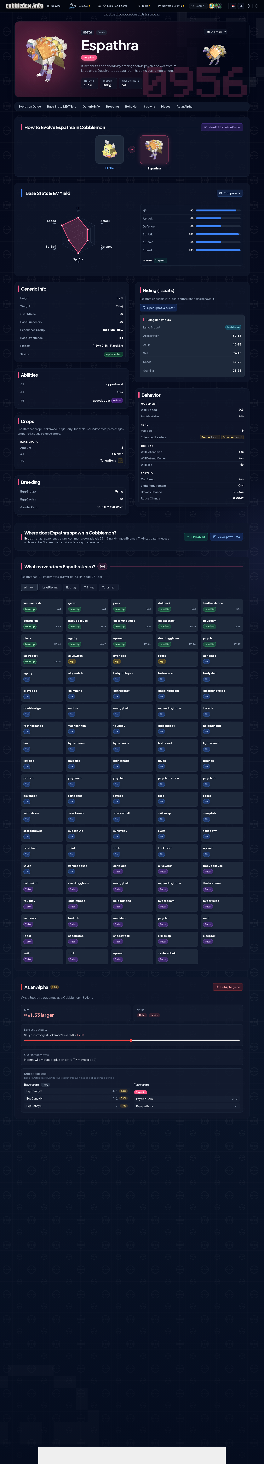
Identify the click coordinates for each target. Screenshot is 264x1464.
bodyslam (210, 673)
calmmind (75, 690)
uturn (27, 865)
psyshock (30, 795)
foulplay (119, 725)
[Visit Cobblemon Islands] (212, 6)
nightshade (121, 760)
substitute (75, 830)
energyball (121, 708)
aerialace (209, 655)
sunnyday (120, 830)
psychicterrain (168, 778)
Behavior (131, 106)
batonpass (166, 673)
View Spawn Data (229, 537)
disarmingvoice (124, 620)
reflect (118, 795)
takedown (210, 830)
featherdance (213, 603)
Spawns (149, 106)
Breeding (112, 106)
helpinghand (212, 725)
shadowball (121, 813)
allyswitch (75, 655)
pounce (208, 760)
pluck (27, 638)
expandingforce (169, 708)
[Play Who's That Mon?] (233, 6)
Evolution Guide (30, 106)
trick (116, 848)
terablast (30, 848)
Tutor (108, 587)
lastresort (30, 655)
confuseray (121, 690)
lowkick (28, 760)
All (29, 587)
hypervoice (121, 743)
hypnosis (119, 655)
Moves (165, 106)
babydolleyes (78, 620)
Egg (71, 587)
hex (25, 743)
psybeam (209, 620)
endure (73, 708)
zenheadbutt (77, 865)
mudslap (74, 760)
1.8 (241, 5)
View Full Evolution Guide (224, 127)
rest (161, 795)
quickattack (166, 620)
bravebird (30, 690)
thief (71, 848)
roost (162, 655)
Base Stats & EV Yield (61, 106)
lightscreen (211, 743)
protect (29, 778)
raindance (75, 795)
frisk (120, 392)
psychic (208, 638)
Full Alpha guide (230, 987)
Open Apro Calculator (161, 308)
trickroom (165, 848)
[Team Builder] (98, 6)
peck (116, 603)
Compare (230, 193)
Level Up (50, 587)
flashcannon (77, 725)
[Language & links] (248, 6)
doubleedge (32, 708)
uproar (118, 638)
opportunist (114, 384)
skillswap (164, 813)
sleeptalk (209, 813)
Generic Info (91, 106)
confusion (30, 620)
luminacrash (32, 603)
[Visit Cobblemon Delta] (215, 6)
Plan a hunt (198, 537)
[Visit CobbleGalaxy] (219, 6)
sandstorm (31, 813)
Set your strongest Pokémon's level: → (54, 1035)
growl (72, 603)
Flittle (109, 168)
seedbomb (76, 813)
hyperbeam (76, 743)
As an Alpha (184, 106)
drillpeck (164, 603)
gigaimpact (166, 725)
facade (208, 708)
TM (89, 587)
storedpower (32, 830)
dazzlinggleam (168, 638)
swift (161, 830)
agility (72, 638)
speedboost (101, 400)
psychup (209, 778)
